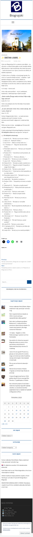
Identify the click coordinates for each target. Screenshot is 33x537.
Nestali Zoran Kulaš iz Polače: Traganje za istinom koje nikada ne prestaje (19, 371)
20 (28, 414)
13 (28, 410)
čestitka (15, 61)
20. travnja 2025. (6, 61)
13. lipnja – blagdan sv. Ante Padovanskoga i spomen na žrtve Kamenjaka (18, 335)
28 (5, 421)
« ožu (2, 424)
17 (16, 414)
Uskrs (19, 61)
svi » (6, 424)
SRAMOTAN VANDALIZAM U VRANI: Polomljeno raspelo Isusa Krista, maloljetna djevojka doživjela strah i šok (15, 485)
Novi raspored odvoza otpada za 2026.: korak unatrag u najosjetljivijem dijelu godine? (18, 316)
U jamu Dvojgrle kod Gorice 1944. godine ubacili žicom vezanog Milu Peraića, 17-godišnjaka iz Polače (19, 378)
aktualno (4, 54)
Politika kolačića (6, 530)
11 (20, 410)
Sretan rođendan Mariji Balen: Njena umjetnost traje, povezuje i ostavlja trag (19, 308)
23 (12, 417)
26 (24, 417)
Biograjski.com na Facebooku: (16, 289)
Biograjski (16, 15)
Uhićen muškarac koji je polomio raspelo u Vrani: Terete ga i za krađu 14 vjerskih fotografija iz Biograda (15, 478)
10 (16, 410)
